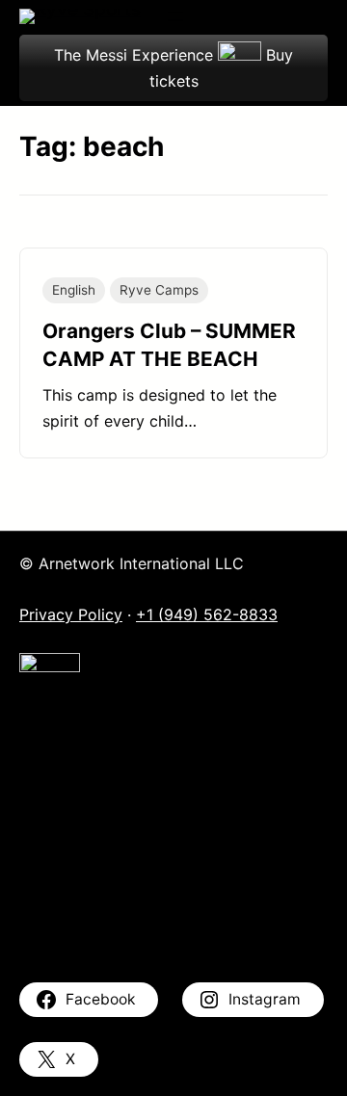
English (73, 290)
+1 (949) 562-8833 (207, 614)
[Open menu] (175, 16)
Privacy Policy (70, 614)
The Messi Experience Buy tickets (173, 68)
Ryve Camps (159, 290)
